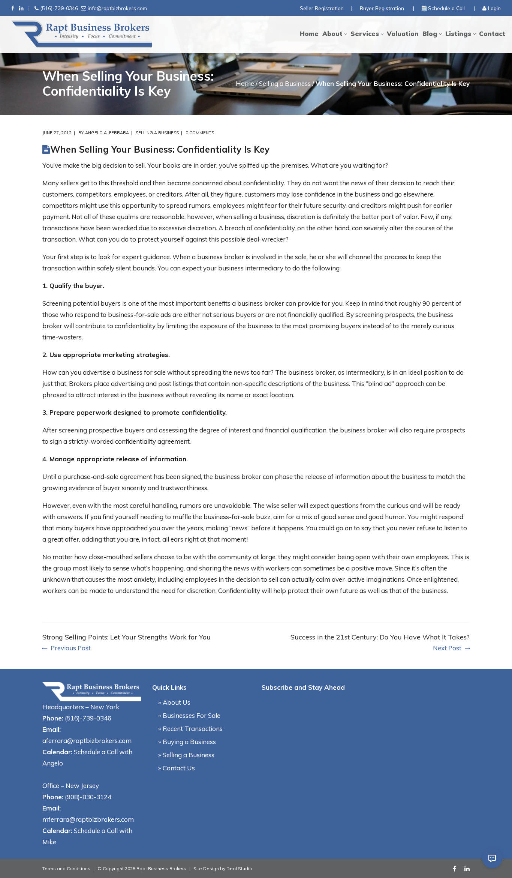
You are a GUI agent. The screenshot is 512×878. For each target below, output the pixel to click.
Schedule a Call (446, 8)
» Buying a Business (187, 742)
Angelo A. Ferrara (107, 132)
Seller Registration (322, 8)
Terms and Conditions (66, 868)
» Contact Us (176, 768)
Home (245, 83)
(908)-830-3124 (88, 797)
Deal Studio (239, 868)
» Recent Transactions (190, 728)
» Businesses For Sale (189, 715)
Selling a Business (285, 83)
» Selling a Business (186, 755)
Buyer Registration (382, 8)
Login (494, 8)
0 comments (200, 132)
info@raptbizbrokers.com (117, 8)
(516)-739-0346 (59, 8)
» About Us (174, 702)
